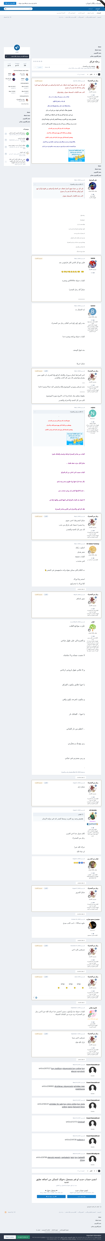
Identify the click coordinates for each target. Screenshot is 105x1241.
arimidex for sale (56, 1104)
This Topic (12, 8)
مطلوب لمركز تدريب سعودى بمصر (16, 145)
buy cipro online (70, 1104)
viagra (70, 1107)
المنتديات (97, 8)
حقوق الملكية (55, 1230)
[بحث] (5, 8)
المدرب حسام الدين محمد (19, 154)
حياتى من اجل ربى (93, 859)
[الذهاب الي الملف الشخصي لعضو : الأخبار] (27, 160)
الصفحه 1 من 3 (81, 74)
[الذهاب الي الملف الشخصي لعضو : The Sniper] (27, 139)
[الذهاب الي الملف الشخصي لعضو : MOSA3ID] (27, 133)
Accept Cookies (22, 1237)
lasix (72, 1157)
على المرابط (93, 180)
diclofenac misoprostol (63, 1086)
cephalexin (65, 1157)
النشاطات (90, 8)
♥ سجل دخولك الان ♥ (51, 1196)
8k (92, 827)
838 (92, 320)
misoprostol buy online (71, 1068)
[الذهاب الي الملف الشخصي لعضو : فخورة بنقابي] (92, 1013)
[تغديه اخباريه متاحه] (5, 1212)
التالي (91, 74)
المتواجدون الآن (71, 13)
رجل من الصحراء (87, 66)
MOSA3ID (23, 134)
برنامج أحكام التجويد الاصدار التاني (17, 133)
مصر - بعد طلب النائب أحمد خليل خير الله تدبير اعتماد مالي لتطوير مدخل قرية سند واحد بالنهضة (17, 161)
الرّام (92, 622)
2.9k (92, 95)
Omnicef (81, 1122)
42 (92, 933)
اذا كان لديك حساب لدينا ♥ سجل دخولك (27, 3)
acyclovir (81, 1071)
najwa (93, 407)
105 (92, 422)
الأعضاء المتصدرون (61, 13)
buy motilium (56, 1068)
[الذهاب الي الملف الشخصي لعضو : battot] (92, 311)
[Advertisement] (52, 32)
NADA (93, 258)
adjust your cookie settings (69, 1239)
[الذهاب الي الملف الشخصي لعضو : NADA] (92, 264)
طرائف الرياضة (21, 138)
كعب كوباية (22, 152)
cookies (43, 1237)
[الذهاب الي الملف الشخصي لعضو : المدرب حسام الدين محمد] (27, 153)
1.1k (92, 194)
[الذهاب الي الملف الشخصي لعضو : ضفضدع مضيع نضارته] (92, 925)
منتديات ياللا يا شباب (93, 3)
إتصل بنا (38, 1230)
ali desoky (93, 810)
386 (92, 1022)
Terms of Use (97, 1237)
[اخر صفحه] (88, 74)
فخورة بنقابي (93, 1008)
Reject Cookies (10, 1237)
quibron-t (81, 1140)
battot (93, 306)
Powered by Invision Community (52, 1232)
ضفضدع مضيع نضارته (93, 919)
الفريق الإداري (81, 13)
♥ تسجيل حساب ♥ (10, 3)
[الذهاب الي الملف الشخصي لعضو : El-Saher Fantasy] (92, 549)
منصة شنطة (98, 50)
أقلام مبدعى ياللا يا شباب (74, 68)
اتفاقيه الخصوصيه (46, 1230)
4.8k (92, 272)
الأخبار (24, 164)
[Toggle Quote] (82, 184)
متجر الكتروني (97, 53)
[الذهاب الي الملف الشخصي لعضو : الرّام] (92, 627)
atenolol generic (54, 1157)
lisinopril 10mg (79, 1107)
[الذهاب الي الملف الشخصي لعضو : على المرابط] (92, 186)
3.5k (92, 636)
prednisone (80, 1089)
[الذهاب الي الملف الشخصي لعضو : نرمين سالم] (27, 146)
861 (92, 558)
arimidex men (79, 1086)
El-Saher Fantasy (93, 544)
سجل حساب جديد (82, 1196)
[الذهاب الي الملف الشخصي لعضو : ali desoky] (92, 816)
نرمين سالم (22, 147)
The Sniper (22, 140)
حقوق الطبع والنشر (64, 1230)
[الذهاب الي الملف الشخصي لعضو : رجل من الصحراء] (98, 67)
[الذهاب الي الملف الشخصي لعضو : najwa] (92, 413)
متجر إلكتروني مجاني (95, 56)
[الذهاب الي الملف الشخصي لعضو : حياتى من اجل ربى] (92, 864)
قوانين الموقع (91, 13)
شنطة (99, 47)
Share (47, 67)
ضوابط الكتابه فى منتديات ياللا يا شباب (19, 56)
